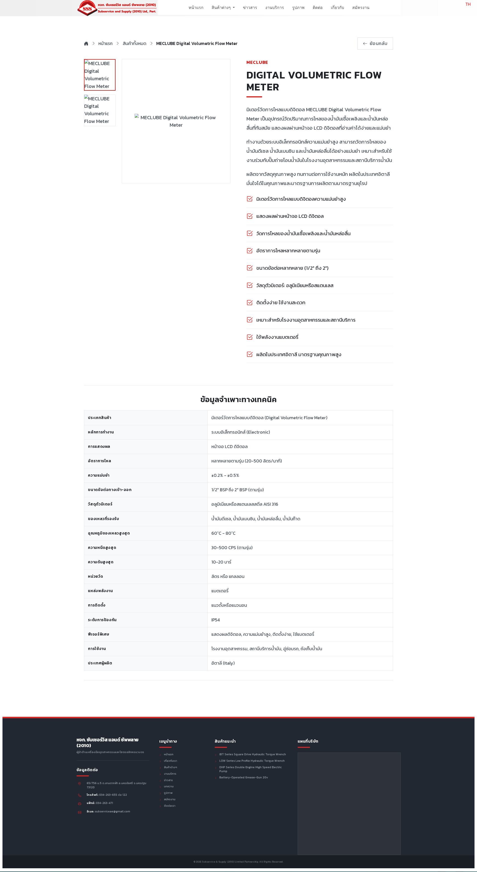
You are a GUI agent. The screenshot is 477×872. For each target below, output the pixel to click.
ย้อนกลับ (379, 43)
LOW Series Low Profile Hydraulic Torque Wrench (252, 761)
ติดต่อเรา (169, 806)
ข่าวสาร (250, 7)
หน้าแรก (196, 7)
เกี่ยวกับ (337, 7)
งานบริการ (274, 7)
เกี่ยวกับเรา (170, 761)
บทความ (169, 787)
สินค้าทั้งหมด (134, 43)
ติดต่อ (318, 7)
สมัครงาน (360, 7)
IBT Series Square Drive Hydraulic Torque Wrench (252, 755)
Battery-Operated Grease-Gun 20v (243, 778)
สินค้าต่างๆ (222, 7)
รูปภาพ (298, 7)
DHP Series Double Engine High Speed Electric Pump (250, 769)
